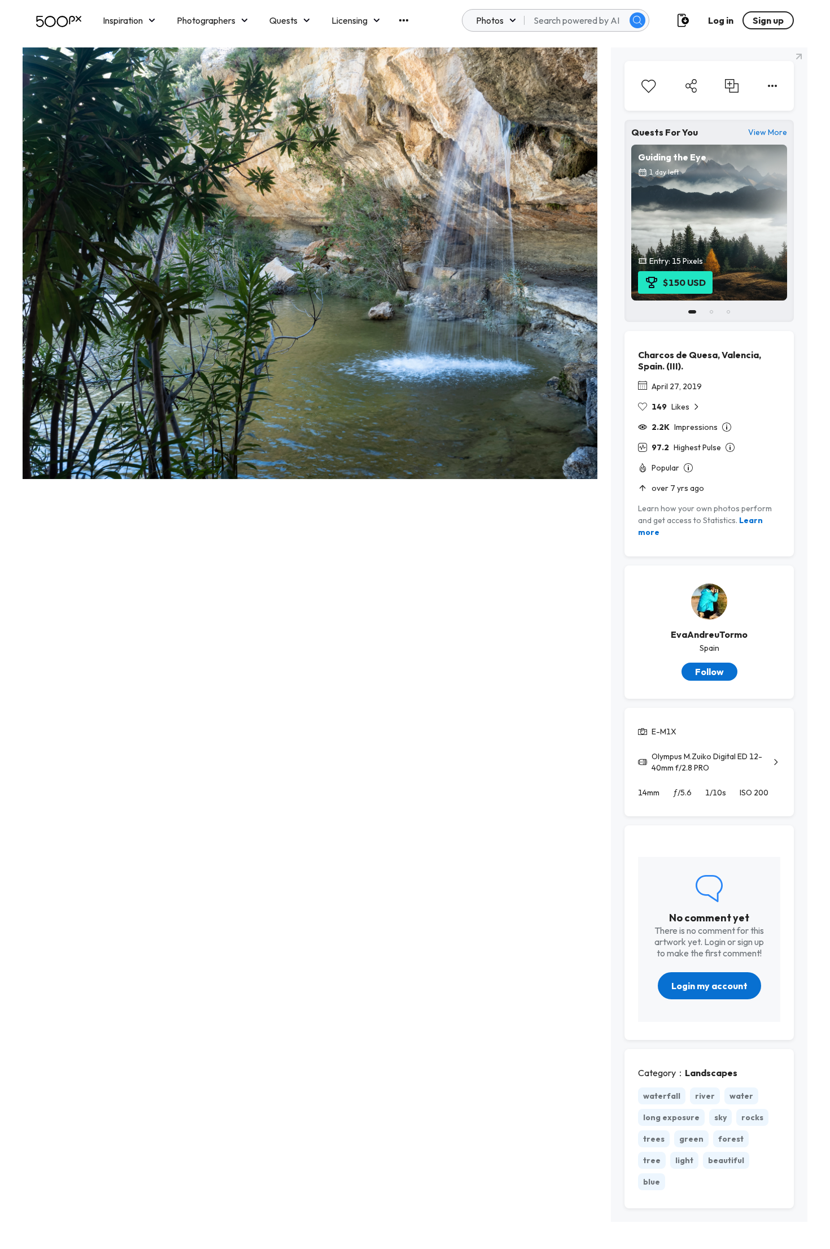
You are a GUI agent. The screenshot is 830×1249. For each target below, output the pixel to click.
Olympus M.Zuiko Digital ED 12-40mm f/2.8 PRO (707, 762)
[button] (637, 20)
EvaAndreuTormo (709, 634)
